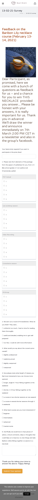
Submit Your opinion (12, 471)
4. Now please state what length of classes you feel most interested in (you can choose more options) (18, 376)
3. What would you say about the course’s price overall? (18, 349)
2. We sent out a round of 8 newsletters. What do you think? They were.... (18, 323)
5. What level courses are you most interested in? (18, 410)
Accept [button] (27, 494)
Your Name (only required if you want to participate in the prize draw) (15, 150)
